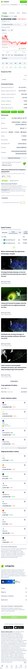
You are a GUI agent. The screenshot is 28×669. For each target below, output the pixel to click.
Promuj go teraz (21, 447)
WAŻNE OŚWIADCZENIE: (7, 631)
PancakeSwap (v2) (5, 189)
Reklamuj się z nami (6, 165)
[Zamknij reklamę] (24, 421)
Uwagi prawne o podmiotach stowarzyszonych (11, 229)
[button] (16, 122)
